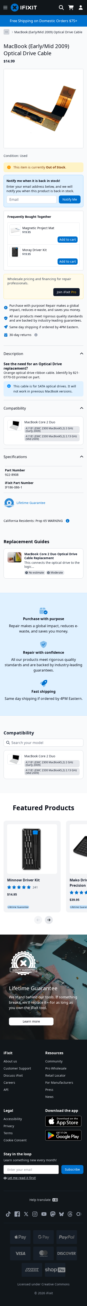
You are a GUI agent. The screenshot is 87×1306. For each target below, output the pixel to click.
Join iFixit (66, 292)
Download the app (61, 1110)
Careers (9, 1082)
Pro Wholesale (55, 1068)
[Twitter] (26, 1214)
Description (13, 353)
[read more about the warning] (68, 520)
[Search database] (61, 7)
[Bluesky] (61, 1214)
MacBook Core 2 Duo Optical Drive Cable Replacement (50, 556)
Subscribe (72, 1169)
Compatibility (15, 408)
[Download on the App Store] (63, 1121)
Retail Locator (55, 1075)
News (49, 1097)
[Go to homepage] (26, 8)
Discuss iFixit (13, 1075)
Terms (8, 1133)
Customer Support (17, 1068)
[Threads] (70, 1214)
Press (49, 1089)
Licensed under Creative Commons (43, 1284)
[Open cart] (70, 7)
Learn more (31, 1021)
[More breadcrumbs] (6, 32)
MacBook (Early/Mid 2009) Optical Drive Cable (48, 32)
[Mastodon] (53, 1214)
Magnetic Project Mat (38, 228)
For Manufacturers (59, 1082)
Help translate (40, 1200)
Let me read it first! (22, 1178)
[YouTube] (44, 1214)
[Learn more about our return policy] (35, 334)
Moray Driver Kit (34, 250)
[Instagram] (35, 1214)
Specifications (15, 456)
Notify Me (69, 199)
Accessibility (13, 1119)
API (6, 1089)
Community (53, 1061)
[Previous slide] (38, 920)
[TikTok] (8, 1214)
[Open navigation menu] (5, 7)
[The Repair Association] (79, 1214)
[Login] (80, 7)
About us (10, 1061)
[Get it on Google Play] (63, 1135)
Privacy (9, 1126)
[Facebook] (17, 1214)
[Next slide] (49, 920)
